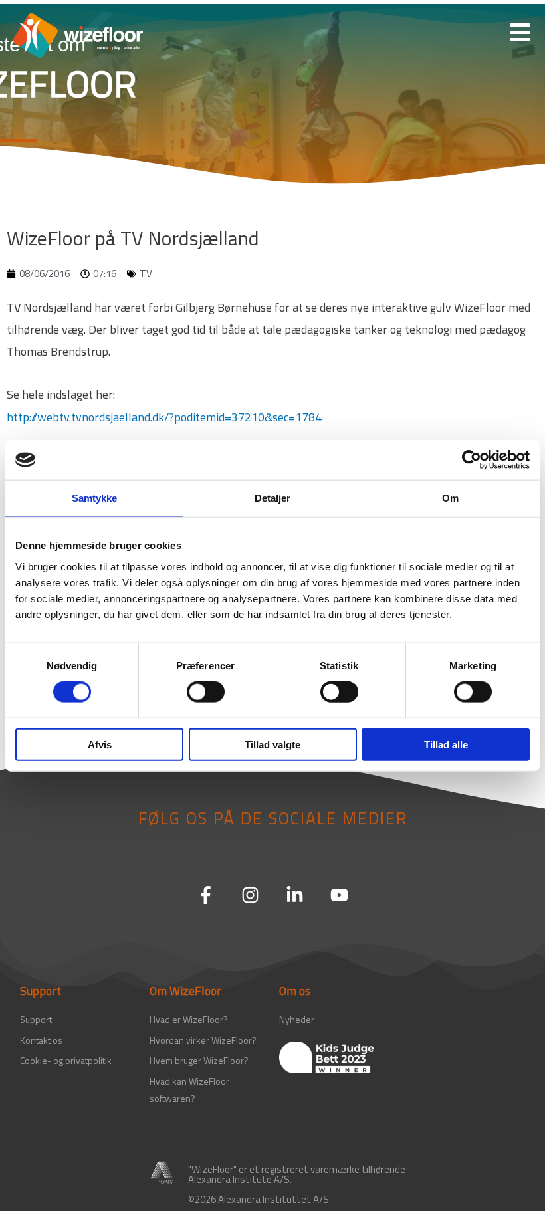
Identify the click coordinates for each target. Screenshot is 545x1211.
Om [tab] (450, 498)
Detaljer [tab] (273, 498)
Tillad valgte (272, 744)
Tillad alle (446, 744)
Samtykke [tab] (95, 498)
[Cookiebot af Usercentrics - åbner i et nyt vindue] (471, 460)
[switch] (206, 692)
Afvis (100, 744)
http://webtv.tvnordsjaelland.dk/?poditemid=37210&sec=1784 (164, 417)
